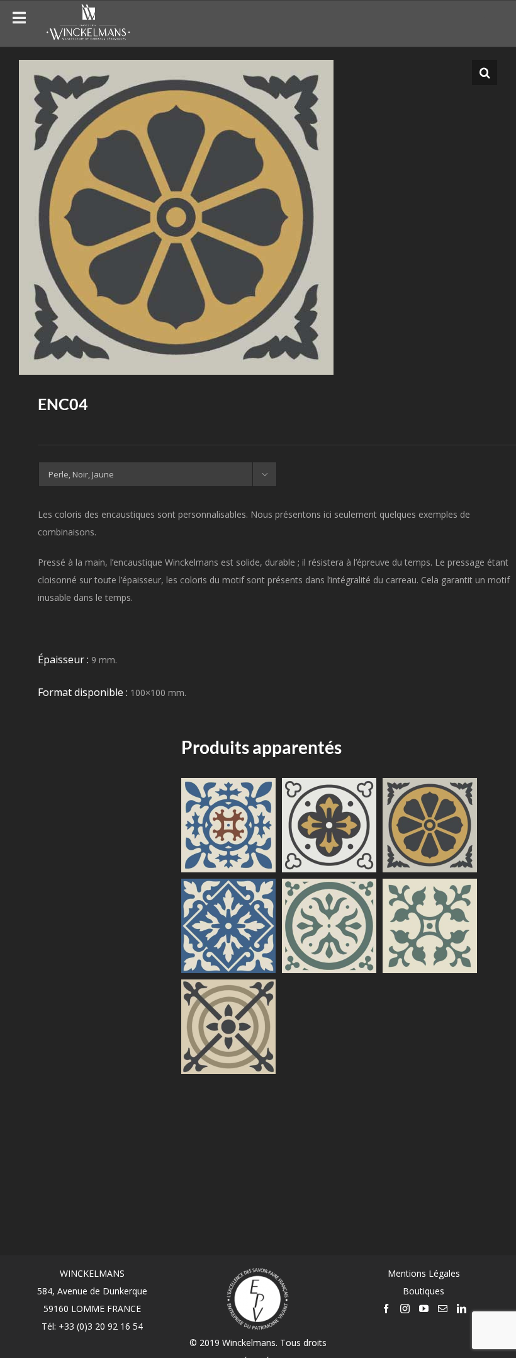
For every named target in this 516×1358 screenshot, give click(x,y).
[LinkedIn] (461, 1308)
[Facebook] (386, 1308)
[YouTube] (424, 1308)
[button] (484, 72)
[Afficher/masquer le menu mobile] (490, 21)
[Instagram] (405, 1308)
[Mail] (442, 1308)
